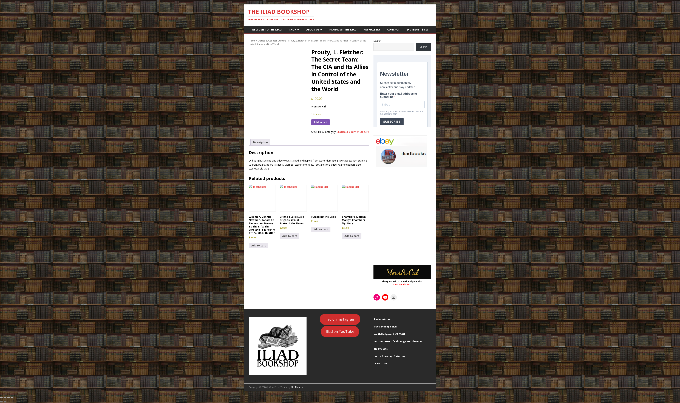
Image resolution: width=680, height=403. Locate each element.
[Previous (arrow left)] (1, 401)
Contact (393, 29)
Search (377, 40)
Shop (292, 29)
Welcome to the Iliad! (267, 29)
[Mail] (393, 297)
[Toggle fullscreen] (5, 397)
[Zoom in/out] (1, 397)
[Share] (8, 397)
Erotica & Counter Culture (271, 40)
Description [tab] (260, 142)
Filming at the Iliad (342, 29)
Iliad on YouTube (340, 331)
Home (252, 40)
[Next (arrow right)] (5, 401)
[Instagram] (376, 297)
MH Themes (297, 387)
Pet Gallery (372, 29)
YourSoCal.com (401, 284)
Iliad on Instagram (340, 319)
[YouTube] (385, 297)
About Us (312, 29)
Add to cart (320, 122)
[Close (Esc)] (12, 397)
